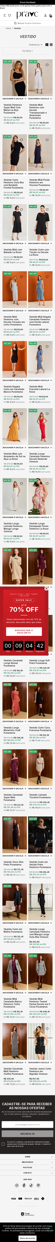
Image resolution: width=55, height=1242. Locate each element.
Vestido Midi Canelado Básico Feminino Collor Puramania (13, 1003)
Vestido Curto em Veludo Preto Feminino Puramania (40, 864)
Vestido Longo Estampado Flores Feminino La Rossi (39, 526)
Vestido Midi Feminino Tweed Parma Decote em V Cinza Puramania (39, 1003)
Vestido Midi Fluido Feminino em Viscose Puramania (39, 182)
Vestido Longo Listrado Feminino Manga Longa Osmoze (13, 527)
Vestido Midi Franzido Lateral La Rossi (39, 389)
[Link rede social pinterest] (38, 1185)
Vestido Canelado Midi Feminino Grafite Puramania (13, 1071)
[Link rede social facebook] (24, 1185)
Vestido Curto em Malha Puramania (13, 930)
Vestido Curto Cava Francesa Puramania (40, 728)
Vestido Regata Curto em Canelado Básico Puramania (14, 389)
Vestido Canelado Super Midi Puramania (13, 797)
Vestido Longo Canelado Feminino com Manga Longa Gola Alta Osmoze (39, 933)
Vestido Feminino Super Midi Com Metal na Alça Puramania (13, 109)
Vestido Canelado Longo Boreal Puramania (13, 663)
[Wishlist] (9, 15)
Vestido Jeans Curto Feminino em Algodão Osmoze (40, 1071)
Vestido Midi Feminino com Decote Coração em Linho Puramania (14, 320)
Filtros (26, 51)
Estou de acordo (27, 1238)
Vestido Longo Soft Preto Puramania (39, 661)
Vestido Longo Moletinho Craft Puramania (12, 730)
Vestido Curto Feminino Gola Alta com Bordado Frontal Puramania (14, 184)
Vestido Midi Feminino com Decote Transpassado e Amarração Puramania (38, 111)
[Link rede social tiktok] (31, 1185)
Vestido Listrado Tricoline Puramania (40, 796)
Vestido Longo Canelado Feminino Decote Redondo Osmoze (39, 457)
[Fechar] (46, 588)
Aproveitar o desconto (24, 631)
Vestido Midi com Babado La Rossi (13, 250)
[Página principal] (27, 15)
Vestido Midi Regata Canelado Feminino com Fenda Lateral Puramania (40, 320)
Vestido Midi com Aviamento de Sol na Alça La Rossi (15, 456)
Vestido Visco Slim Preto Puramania (13, 863)
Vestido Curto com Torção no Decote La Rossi (39, 252)
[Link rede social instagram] (17, 1185)
